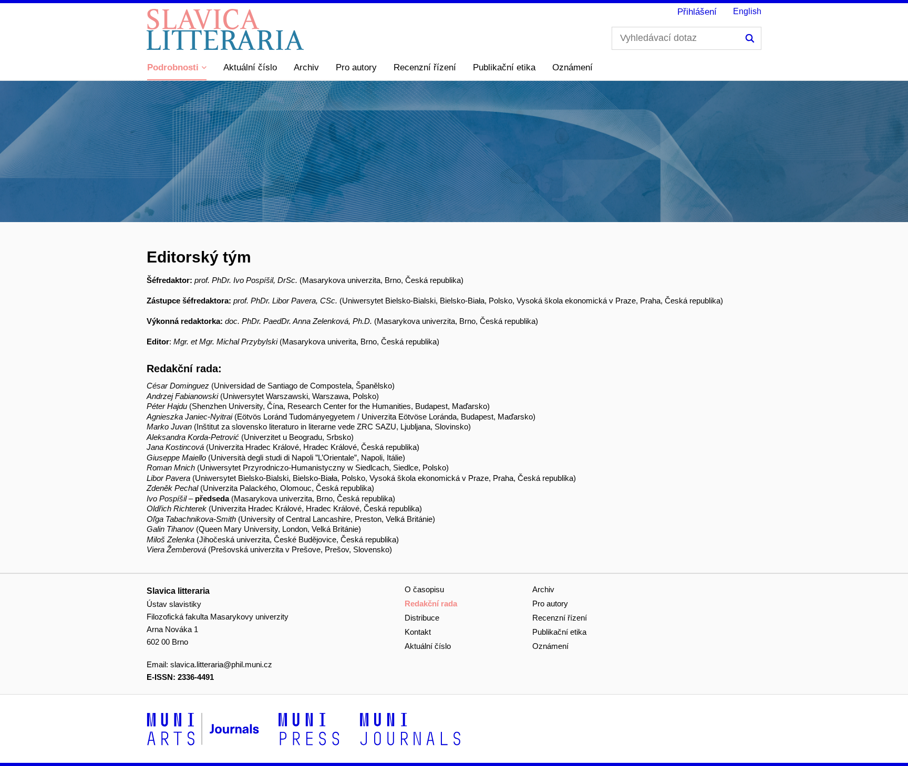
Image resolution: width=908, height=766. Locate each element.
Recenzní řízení (425, 67)
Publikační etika (504, 67)
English (747, 11)
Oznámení (572, 67)
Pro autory (356, 67)
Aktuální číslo (250, 67)
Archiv (306, 67)
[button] (177, 68)
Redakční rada (431, 603)
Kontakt (418, 631)
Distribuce (422, 617)
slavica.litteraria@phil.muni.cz (221, 664)
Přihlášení (697, 12)
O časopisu (424, 589)
